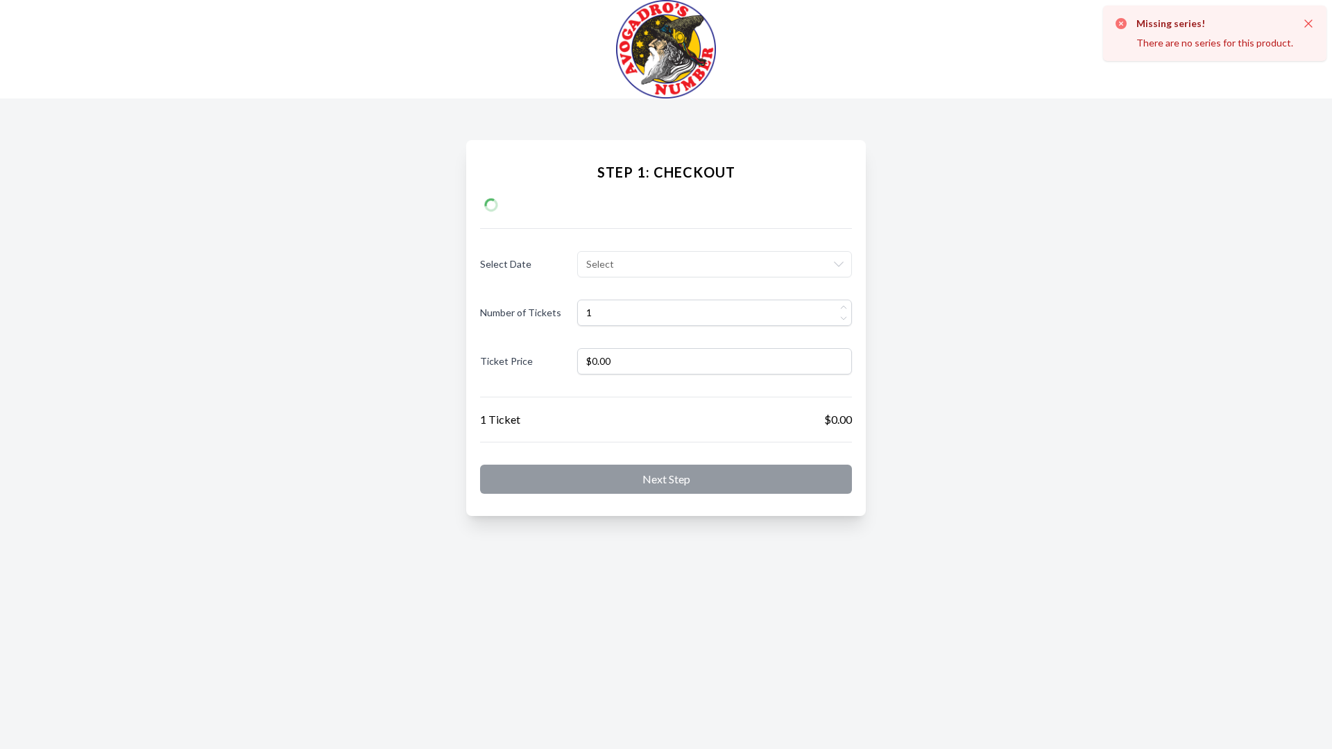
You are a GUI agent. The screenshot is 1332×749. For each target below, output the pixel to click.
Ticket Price (506, 361)
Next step (666, 478)
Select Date (505, 264)
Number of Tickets (520, 312)
